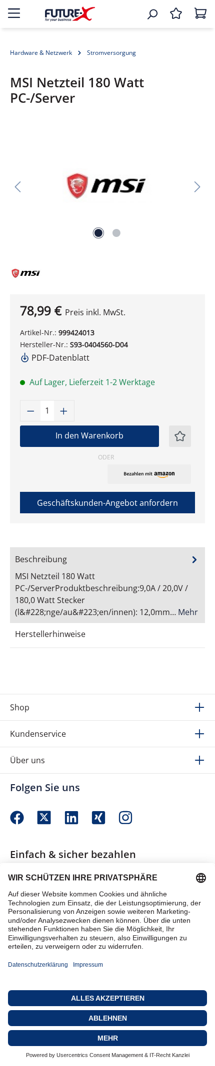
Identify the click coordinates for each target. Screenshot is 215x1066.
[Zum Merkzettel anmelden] (180, 436)
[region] (107, 186)
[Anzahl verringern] (30, 411)
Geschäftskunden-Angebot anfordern (107, 502)
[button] (149, 474)
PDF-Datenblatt (60, 357)
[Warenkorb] (200, 14)
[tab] (107, 585)
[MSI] (32, 272)
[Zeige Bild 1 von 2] (98, 233)
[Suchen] (152, 14)
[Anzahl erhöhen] (64, 411)
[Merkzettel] (176, 14)
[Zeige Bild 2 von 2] (116, 233)
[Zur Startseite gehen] (70, 13)
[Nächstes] (197, 186)
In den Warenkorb (90, 435)
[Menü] (14, 14)
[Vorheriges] (17, 186)
